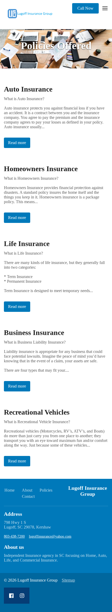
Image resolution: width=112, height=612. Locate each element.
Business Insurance (34, 332)
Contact (28, 496)
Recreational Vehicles (37, 412)
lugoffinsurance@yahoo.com (50, 536)
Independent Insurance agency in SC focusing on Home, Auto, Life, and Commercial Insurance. (55, 557)
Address (13, 514)
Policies (46, 490)
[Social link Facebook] (11, 596)
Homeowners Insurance (41, 169)
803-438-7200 (14, 536)
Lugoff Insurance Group (87, 491)
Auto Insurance (28, 89)
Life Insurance (26, 244)
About (27, 490)
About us (14, 547)
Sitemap (68, 580)
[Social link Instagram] (22, 596)
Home (9, 490)
